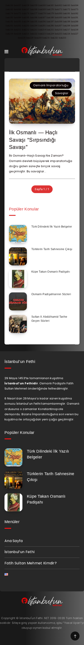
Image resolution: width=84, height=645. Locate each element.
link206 (50, 25)
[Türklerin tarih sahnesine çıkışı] (18, 256)
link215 (50, 29)
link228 (21, 37)
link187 (42, 17)
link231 (46, 37)
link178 (42, 13)
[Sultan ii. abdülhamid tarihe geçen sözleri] (18, 324)
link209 (74, 25)
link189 (58, 17)
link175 (17, 13)
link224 (50, 33)
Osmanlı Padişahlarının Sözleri (51, 294)
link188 (50, 17)
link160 (42, 5)
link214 (42, 29)
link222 (34, 33)
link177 (34, 13)
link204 (34, 25)
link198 (58, 21)
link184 (17, 17)
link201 (9, 25)
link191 (74, 17)
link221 (25, 33)
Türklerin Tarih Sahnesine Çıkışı (51, 249)
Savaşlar (61, 93)
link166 (17, 9)
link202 (17, 25)
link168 (34, 9)
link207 (58, 25)
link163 (66, 5)
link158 (25, 5)
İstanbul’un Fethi (19, 551)
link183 (9, 17)
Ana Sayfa (13, 540)
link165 (9, 9)
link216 (58, 29)
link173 (74, 9)
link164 (74, 5)
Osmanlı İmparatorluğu (50, 85)
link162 (58, 5)
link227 (74, 33)
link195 (34, 21)
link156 (9, 5)
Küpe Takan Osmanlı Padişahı (50, 271)
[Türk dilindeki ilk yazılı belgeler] (18, 234)
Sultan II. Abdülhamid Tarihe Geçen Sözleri (49, 318)
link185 (25, 17)
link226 (66, 33)
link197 (50, 21)
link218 (74, 29)
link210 (9, 29)
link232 (54, 37)
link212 (25, 29)
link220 (17, 33)
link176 (25, 13)
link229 (29, 37)
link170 (50, 9)
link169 (42, 9)
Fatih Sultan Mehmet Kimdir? (30, 563)
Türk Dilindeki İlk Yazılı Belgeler (51, 226)
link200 (74, 21)
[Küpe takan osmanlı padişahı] (18, 279)
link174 (9, 13)
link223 (42, 33)
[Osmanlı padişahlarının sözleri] (18, 301)
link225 (58, 33)
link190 (66, 17)
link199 (66, 21)
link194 (25, 21)
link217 (66, 29)
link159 (34, 5)
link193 (17, 21)
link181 (66, 13)
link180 (58, 13)
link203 (25, 25)
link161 (50, 5)
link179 (50, 13)
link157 (17, 5)
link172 (66, 9)
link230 (38, 37)
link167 (25, 9)
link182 (74, 13)
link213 (34, 29)
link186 (34, 17)
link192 (9, 21)
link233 (62, 37)
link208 (66, 25)
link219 (9, 33)
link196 (42, 21)
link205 (42, 25)
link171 (58, 9)
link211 (17, 29)
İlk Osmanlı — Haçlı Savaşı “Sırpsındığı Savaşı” (33, 139)
